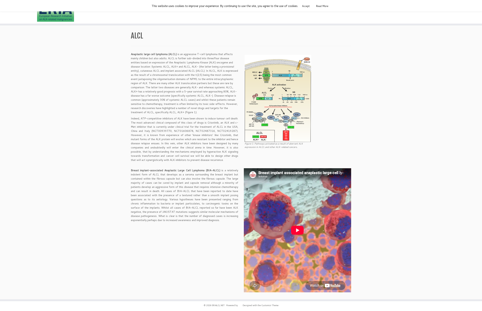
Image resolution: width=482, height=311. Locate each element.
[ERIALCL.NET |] (55, 12)
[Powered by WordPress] (239, 304)
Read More (322, 6)
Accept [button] (306, 6)
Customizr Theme (269, 305)
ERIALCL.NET (218, 305)
